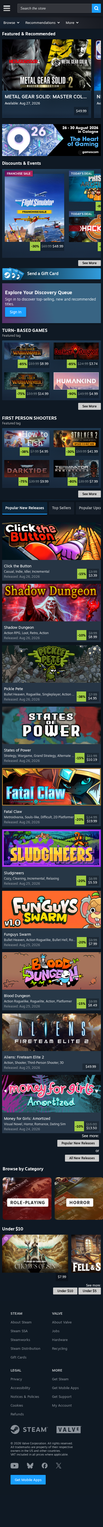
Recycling (59, 1348)
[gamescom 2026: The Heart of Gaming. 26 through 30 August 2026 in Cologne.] (51, 140)
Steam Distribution (25, 1348)
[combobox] (54, 8)
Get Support (62, 1396)
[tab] (24, 508)
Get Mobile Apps (28, 1480)
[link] (34, 212)
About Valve (62, 1322)
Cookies (17, 1405)
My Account (62, 1405)
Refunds (17, 1414)
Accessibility (20, 1388)
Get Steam (60, 1379)
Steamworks (20, 1340)
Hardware (60, 1340)
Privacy (16, 1379)
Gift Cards (18, 1357)
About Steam (21, 1322)
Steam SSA (19, 1331)
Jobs (55, 1331)
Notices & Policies (25, 1396)
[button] (12, 22)
